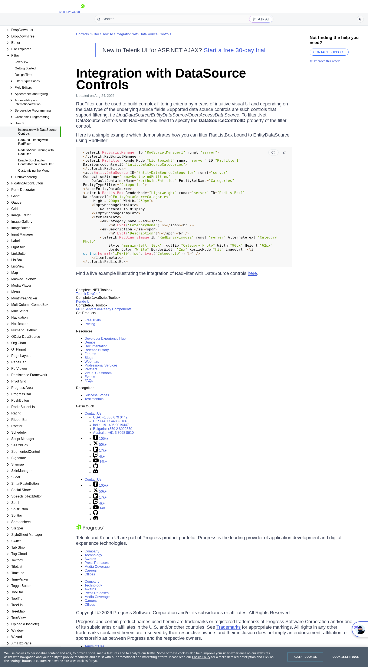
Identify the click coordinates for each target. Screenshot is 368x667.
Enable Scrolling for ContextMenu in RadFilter (35, 162)
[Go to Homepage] (83, 11)
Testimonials (94, 399)
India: (111, 425)
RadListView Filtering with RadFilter (36, 152)
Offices (90, 574)
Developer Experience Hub (105, 338)
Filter (95, 34)
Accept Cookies (305, 657)
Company (92, 551)
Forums (90, 354)
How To (107, 34)
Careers (91, 570)
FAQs (89, 380)
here (252, 273)
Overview (21, 62)
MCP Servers (86, 309)
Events (90, 377)
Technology (93, 555)
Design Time (23, 74)
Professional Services (101, 365)
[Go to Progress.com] (90, 529)
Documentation (96, 346)
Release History (97, 350)
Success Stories (97, 395)
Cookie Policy (201, 657)
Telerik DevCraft (88, 294)
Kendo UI (83, 301)
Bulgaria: (112, 429)
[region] (184, 657)
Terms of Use (94, 646)
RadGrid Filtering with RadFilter (33, 141)
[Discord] (95, 472)
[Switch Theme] (360, 19)
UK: (110, 421)
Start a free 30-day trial (234, 50)
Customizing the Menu (33, 170)
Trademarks (228, 627)
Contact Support (329, 52)
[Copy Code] (284, 152)
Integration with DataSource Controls (37, 131)
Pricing (90, 324)
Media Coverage (97, 566)
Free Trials (93, 320)
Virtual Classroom (98, 373)
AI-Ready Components (114, 309)
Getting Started (25, 68)
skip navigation (69, 11)
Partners (91, 369)
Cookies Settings (345, 657)
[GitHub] (95, 467)
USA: (110, 417)
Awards (90, 559)
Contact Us (93, 413)
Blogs (89, 357)
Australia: (113, 432)
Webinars (92, 361)
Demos (90, 342)
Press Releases (97, 563)
